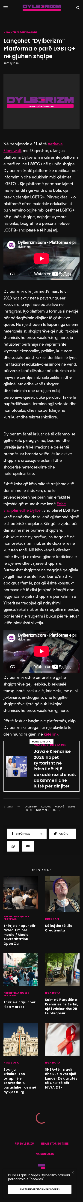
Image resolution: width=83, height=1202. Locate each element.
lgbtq (28, 810)
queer (56, 810)
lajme (71, 807)
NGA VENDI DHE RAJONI (20, 32)
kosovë (59, 807)
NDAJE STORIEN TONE (54, 1143)
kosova (46, 807)
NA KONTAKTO (45, 1154)
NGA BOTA (52, 993)
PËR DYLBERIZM (24, 1143)
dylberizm (31, 807)
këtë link (51, 734)
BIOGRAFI (52, 919)
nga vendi (42, 810)
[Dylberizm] (42, 8)
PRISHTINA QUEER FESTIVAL (16, 917)
